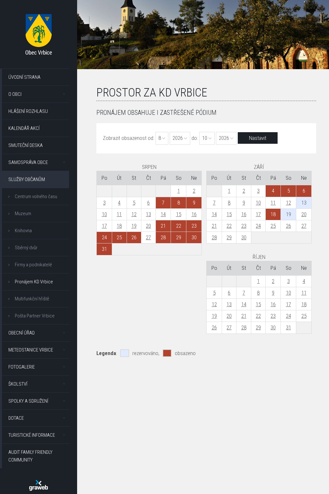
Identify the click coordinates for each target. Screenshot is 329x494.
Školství (17, 384)
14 (163, 214)
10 (104, 214)
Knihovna (23, 230)
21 (214, 226)
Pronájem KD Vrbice (34, 282)
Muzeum (23, 213)
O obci (15, 94)
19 (134, 226)
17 (104, 226)
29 (229, 237)
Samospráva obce (28, 162)
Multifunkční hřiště (32, 299)
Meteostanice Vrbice (30, 350)
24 (258, 226)
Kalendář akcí (24, 128)
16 (194, 214)
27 (148, 237)
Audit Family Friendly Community (30, 456)
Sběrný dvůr (26, 248)
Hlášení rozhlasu (28, 111)
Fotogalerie (21, 367)
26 (288, 226)
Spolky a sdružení (28, 401)
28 (214, 237)
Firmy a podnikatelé (33, 265)
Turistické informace (31, 435)
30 (243, 237)
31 (288, 327)
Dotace (16, 418)
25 (273, 226)
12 (134, 214)
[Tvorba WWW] (38, 485)
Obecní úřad (21, 333)
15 (178, 214)
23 (243, 226)
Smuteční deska (25, 145)
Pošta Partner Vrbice (35, 316)
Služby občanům (26, 179)
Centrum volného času (36, 196)
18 (119, 226)
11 (119, 214)
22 (229, 226)
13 (148, 214)
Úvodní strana (24, 77)
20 (148, 226)
